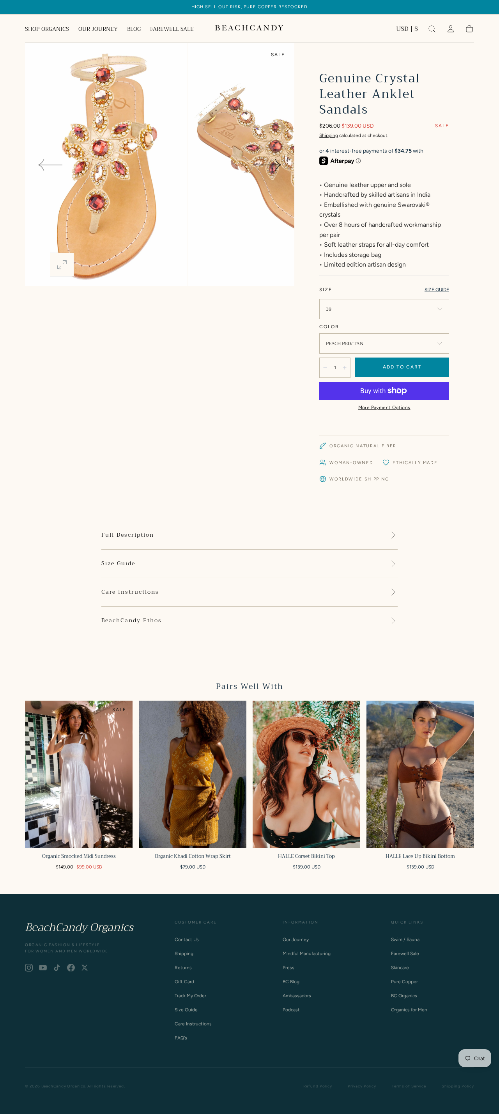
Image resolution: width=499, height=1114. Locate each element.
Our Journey (296, 939)
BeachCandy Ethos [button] (131, 620)
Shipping (328, 135)
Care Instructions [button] (130, 592)
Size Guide (186, 1010)
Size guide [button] (437, 289)
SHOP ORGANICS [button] (47, 30)
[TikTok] (57, 968)
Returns (183, 967)
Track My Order (190, 995)
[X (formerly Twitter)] (84, 967)
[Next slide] (269, 164)
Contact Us (187, 939)
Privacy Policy (362, 1086)
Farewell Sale (405, 953)
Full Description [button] (127, 535)
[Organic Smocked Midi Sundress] (79, 774)
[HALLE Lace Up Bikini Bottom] (420, 774)
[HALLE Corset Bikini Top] (306, 774)
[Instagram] (29, 968)
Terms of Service (409, 1086)
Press (288, 967)
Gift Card (184, 981)
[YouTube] (43, 968)
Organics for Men (409, 1010)
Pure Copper (404, 981)
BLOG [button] (134, 30)
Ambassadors (297, 995)
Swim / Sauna (405, 939)
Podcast (291, 1010)
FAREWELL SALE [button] (172, 30)
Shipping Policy (458, 1086)
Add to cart (402, 367)
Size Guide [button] (118, 563)
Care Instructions (193, 1024)
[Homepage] (249, 29)
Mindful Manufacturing (307, 953)
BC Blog (291, 981)
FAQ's (181, 1038)
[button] (407, 30)
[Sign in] (450, 29)
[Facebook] (71, 968)
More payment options (384, 407)
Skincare (400, 967)
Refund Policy (317, 1086)
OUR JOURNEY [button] (98, 30)
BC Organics (404, 995)
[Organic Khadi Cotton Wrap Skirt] (192, 774)
